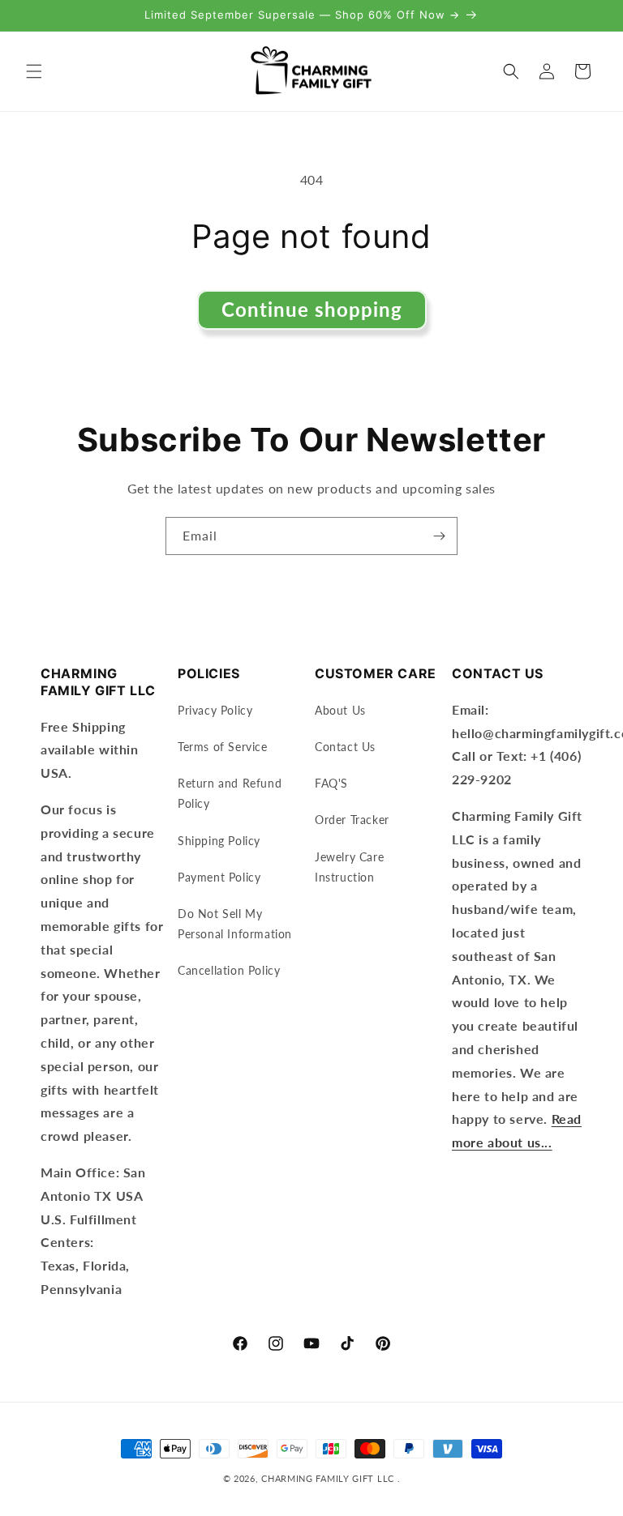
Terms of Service (223, 747)
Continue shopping (311, 309)
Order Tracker (352, 819)
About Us (340, 710)
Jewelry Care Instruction (349, 867)
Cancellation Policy (229, 970)
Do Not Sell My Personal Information (235, 924)
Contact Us (345, 747)
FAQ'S (331, 783)
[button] (34, 71)
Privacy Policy (215, 710)
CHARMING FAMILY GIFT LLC (327, 1478)
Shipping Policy (219, 841)
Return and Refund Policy (229, 793)
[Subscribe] (439, 536)
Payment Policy (219, 877)
